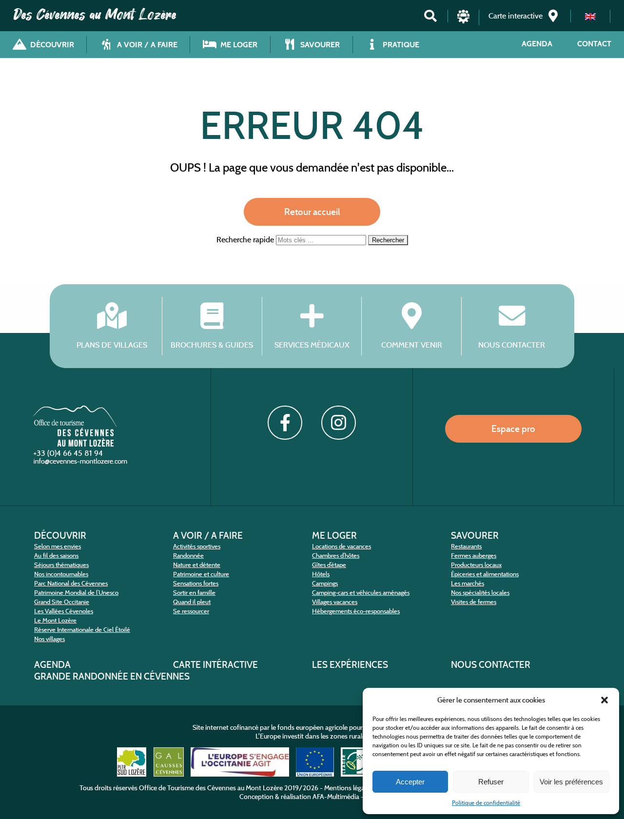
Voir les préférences (571, 782)
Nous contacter (511, 344)
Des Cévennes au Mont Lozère (95, 14)
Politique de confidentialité (486, 802)
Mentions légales (348, 787)
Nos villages (49, 639)
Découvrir (60, 535)
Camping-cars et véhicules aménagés (361, 592)
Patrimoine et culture (201, 574)
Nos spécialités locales (480, 592)
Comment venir (411, 344)
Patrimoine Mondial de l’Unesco (76, 592)
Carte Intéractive (215, 664)
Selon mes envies (57, 546)
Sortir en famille (194, 592)
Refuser (491, 782)
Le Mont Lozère (55, 620)
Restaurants (466, 546)
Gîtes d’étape (329, 564)
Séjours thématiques (61, 564)
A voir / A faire (208, 535)
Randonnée (188, 555)
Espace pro (513, 428)
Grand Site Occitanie (61, 601)
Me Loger (334, 535)
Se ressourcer (191, 611)
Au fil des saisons (56, 555)
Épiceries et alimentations (485, 574)
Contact (594, 43)
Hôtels (321, 574)
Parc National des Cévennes (71, 583)
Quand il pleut (192, 601)
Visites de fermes (473, 601)
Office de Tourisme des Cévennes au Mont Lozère (211, 787)
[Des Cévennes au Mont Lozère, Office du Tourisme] (75, 443)
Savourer (475, 535)
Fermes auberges (473, 555)
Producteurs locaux (476, 564)
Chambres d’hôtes (335, 555)
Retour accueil (312, 211)
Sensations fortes (195, 583)
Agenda (537, 43)
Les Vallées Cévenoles (63, 611)
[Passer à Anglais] (590, 16)
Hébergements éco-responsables (356, 611)
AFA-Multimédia (335, 796)
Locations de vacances (341, 546)
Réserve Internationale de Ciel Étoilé (82, 629)
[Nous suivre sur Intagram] (338, 423)
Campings (325, 583)
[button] (604, 700)
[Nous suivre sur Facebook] (285, 423)
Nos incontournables (61, 574)
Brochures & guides (212, 344)
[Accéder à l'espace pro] (463, 20)
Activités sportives (196, 546)
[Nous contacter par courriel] (81, 463)
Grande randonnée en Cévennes (112, 676)
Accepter (410, 782)
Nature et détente (196, 564)
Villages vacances (334, 601)
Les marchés (467, 583)
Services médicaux (312, 344)
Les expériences (350, 664)
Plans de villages (112, 344)
